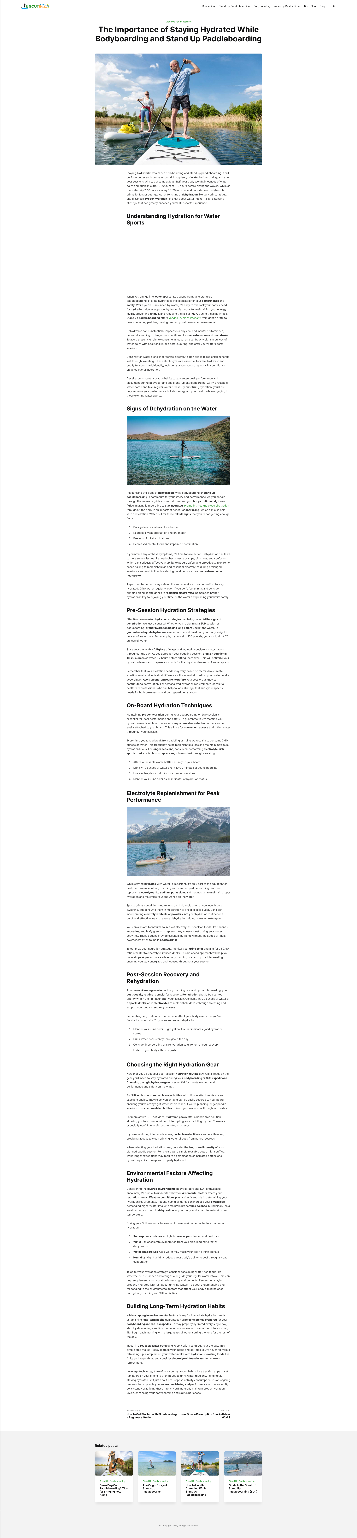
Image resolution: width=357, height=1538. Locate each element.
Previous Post (152, 1414)
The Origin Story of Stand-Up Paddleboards (155, 1488)
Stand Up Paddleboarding (234, 6)
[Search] (334, 6)
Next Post (205, 1414)
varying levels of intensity (185, 318)
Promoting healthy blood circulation (206, 505)
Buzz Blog (310, 6)
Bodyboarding (262, 6)
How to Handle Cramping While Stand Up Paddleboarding (196, 1489)
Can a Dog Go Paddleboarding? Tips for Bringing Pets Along (114, 1489)
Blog (322, 6)
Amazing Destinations (287, 6)
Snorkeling (208, 6)
